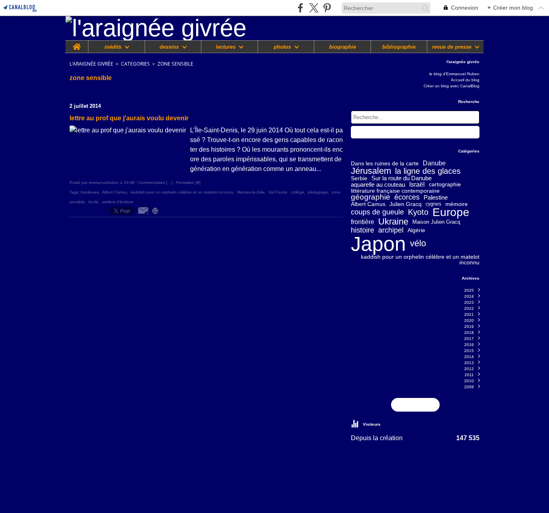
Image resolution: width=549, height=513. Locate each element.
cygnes (433, 204)
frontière (362, 222)
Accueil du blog (465, 80)
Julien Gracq (405, 204)
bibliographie (399, 46)
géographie (370, 197)
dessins (169, 46)
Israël (417, 184)
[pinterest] (327, 7)
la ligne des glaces (428, 171)
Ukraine (393, 222)
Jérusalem (371, 171)
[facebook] (300, 7)
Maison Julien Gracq (436, 222)
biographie (342, 46)
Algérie (416, 230)
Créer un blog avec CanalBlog (451, 86)
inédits (112, 46)
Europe (450, 212)
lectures (226, 46)
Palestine (436, 197)
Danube (434, 163)
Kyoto (418, 212)
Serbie (359, 178)
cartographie (445, 184)
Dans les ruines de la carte (385, 163)
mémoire (456, 204)
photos (282, 46)
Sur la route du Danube (401, 178)
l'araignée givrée (91, 63)
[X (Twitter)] (314, 7)
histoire (362, 230)
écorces (407, 197)
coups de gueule (377, 212)
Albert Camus (368, 204)
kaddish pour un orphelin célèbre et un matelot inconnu (420, 259)
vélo (418, 243)
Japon (378, 244)
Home (76, 43)
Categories (135, 63)
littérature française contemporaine (395, 191)
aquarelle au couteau (378, 184)
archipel (391, 230)
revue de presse (451, 46)
